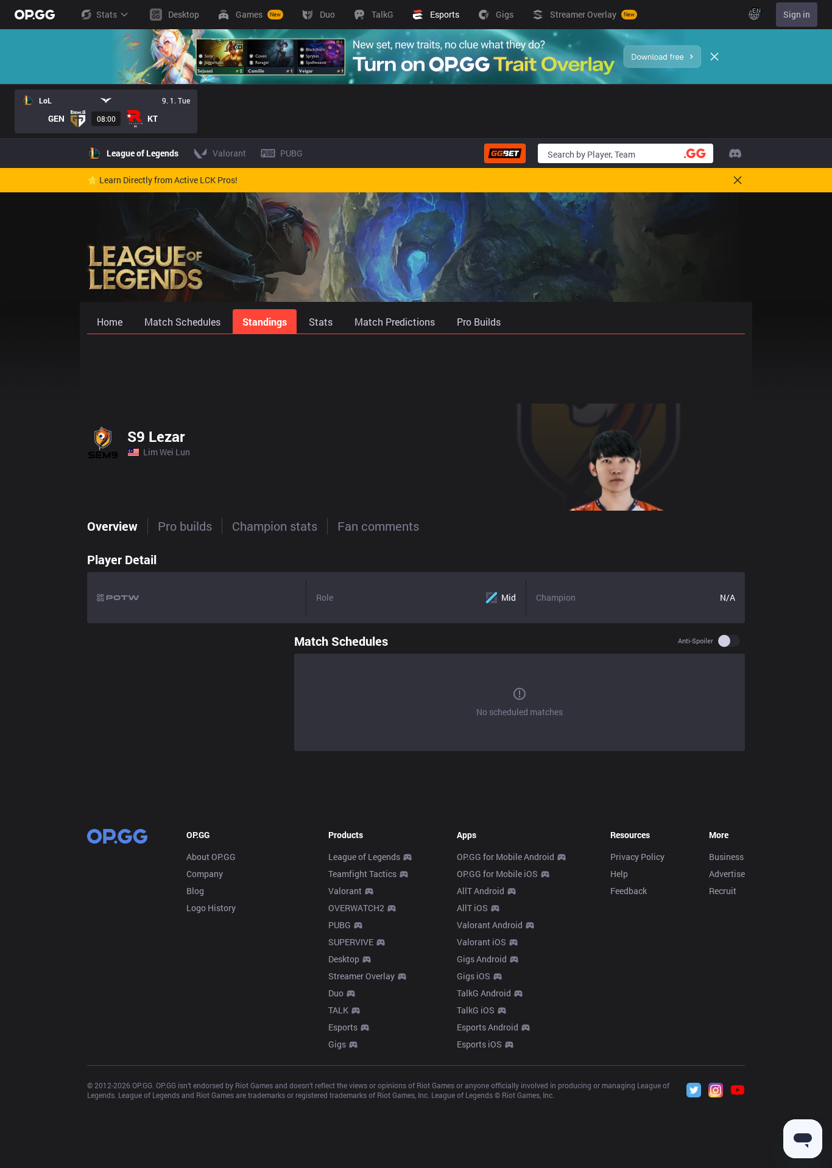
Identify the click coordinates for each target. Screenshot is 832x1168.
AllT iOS (472, 908)
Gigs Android (482, 959)
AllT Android (480, 891)
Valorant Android (490, 925)
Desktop (343, 959)
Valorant (345, 891)
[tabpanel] (416, 651)
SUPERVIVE (350, 942)
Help (619, 873)
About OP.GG (211, 856)
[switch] (729, 641)
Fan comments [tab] (378, 526)
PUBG (339, 925)
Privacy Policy (637, 856)
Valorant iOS (481, 942)
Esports (343, 1027)
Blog (195, 891)
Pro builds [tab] (185, 526)
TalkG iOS (476, 1010)
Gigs (337, 1044)
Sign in (796, 14)
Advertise (727, 873)
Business (726, 856)
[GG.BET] (505, 153)
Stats (106, 14)
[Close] (714, 56)
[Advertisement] (416, 366)
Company (204, 873)
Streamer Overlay (361, 976)
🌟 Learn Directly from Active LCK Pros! (162, 180)
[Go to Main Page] (34, 14)
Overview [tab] (112, 526)
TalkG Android (484, 993)
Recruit (722, 891)
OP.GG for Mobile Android (505, 856)
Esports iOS (479, 1044)
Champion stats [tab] (274, 526)
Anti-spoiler (695, 641)
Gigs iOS (473, 976)
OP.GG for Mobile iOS (497, 873)
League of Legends (364, 856)
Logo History (211, 908)
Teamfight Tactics (362, 873)
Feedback (628, 891)
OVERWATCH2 (356, 908)
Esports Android (487, 1027)
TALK (338, 1010)
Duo (336, 993)
